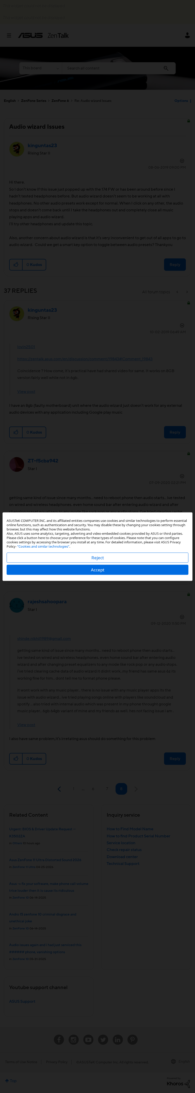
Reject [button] (97, 557)
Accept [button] (97, 569)
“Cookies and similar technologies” (43, 546)
